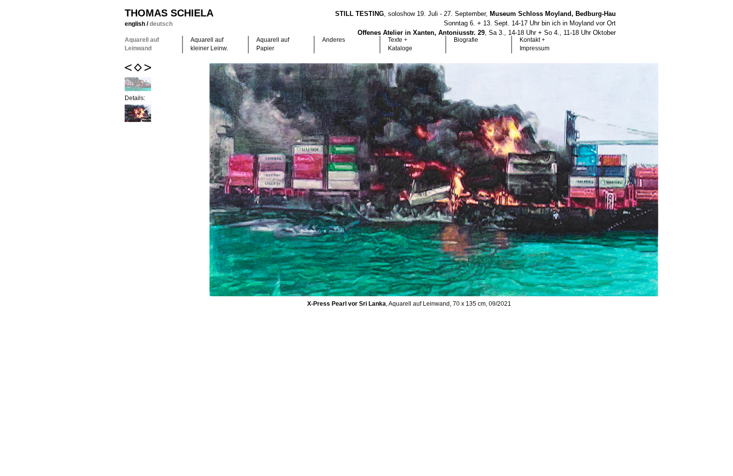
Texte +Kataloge (400, 44)
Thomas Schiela (169, 12)
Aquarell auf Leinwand (142, 44)
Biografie (466, 39)
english (136, 23)
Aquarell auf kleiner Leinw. (209, 44)
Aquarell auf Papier (272, 44)
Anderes (333, 39)
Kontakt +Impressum (535, 44)
